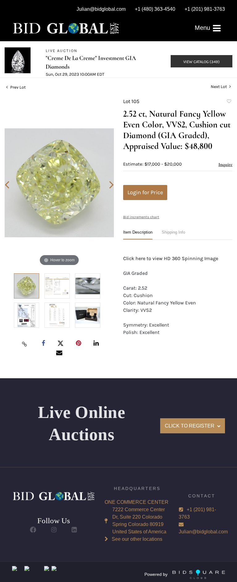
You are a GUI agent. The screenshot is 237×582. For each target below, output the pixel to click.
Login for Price (145, 192)
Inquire (225, 164)
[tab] (137, 234)
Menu (203, 27)
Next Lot (219, 86)
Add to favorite (228, 102)
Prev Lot (17, 87)
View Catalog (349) (201, 61)
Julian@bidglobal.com (203, 531)
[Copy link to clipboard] (24, 343)
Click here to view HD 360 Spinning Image (170, 258)
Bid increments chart (141, 217)
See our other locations (137, 539)
